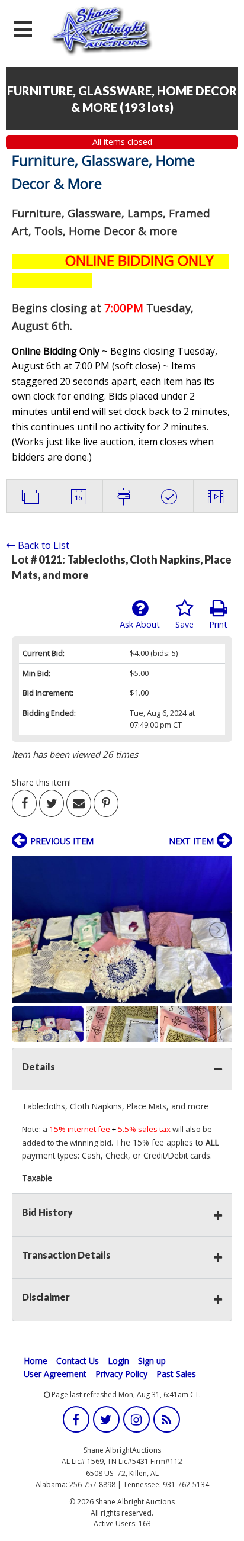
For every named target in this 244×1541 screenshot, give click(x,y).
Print (218, 624)
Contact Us (77, 1360)
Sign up (152, 1360)
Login (118, 1360)
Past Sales (176, 1373)
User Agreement (55, 1373)
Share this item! (41, 782)
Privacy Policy (121, 1373)
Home (35, 1360)
